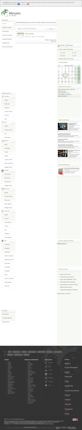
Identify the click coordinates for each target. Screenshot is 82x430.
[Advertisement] (69, 29)
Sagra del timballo (62, 96)
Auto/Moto (7, 252)
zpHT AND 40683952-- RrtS (68, 279)
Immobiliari (7, 267)
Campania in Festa (72, 409)
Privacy (73, 427)
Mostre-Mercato (11, 392)
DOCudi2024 (29, 34)
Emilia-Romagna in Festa (72, 368)
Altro (50, 385)
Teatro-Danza (11, 379)
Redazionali (5, 43)
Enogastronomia (11, 388)
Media (6, 214)
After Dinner (7, 137)
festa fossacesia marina (67, 277)
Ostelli (6, 152)
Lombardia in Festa (72, 386)
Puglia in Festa (72, 373)
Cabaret (9, 368)
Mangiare (51, 362)
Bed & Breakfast (8, 163)
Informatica (7, 263)
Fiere (9, 369)
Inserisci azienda (7, 35)
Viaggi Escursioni (9, 259)
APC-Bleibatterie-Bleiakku (67, 282)
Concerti (10, 373)
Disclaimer (64, 427)
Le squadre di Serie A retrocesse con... (72, 124)
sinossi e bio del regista (63, 139)
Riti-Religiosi (11, 385)
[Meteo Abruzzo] (62, 243)
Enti (5, 230)
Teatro (9, 363)
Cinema (9, 364)
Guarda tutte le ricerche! (64, 293)
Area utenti (5, 31)
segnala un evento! (48, 422)
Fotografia (7, 271)
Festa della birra (62, 91)
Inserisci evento (6, 27)
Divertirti (51, 374)
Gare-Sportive (11, 381)
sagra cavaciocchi (65, 274)
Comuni (6, 218)
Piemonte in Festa (72, 377)
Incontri (9, 374)
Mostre (9, 371)
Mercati (9, 375)
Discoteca (10, 377)
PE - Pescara (62, 55)
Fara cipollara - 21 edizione (64, 94)
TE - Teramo (74, 55)
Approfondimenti (7, 39)
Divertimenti (7, 181)
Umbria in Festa (72, 400)
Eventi (4, 23)
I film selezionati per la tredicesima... (65, 144)
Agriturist (6, 107)
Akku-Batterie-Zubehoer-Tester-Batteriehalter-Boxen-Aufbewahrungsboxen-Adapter (69, 287)
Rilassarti (51, 377)
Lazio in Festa (72, 382)
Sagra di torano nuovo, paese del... (66, 89)
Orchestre (7, 244)
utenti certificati (12, 423)
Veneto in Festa (72, 395)
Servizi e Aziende (9, 278)
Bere (50, 366)
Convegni (10, 383)
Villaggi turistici (8, 167)
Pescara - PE (53, 39)
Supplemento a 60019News (30, 427)
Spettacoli (7, 233)
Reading (10, 386)
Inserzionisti (5, 322)
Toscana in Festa (72, 405)
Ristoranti (6, 104)
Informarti (51, 381)
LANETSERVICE (72, 428)
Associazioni (7, 222)
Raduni (9, 389)
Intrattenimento (11, 376)
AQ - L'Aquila (62, 52)
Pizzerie (6, 115)
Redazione (5, 314)
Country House (8, 111)
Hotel (5, 144)
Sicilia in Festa (72, 414)
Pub (5, 119)
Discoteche (7, 178)
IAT (28, 369)
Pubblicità (69, 427)
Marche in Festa (72, 363)
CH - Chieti (74, 52)
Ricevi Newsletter (7, 46)
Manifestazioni (11, 382)
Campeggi (7, 148)
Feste (9, 365)
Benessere (7, 200)
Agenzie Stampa (8, 255)
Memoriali (10, 391)
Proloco (6, 226)
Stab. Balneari (8, 204)
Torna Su (75, 347)
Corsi (9, 380)
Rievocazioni (11, 393)
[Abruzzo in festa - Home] (11, 13)
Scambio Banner (7, 318)
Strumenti (7, 286)
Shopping (6, 248)
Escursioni (10, 387)
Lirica (9, 370)
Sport (5, 274)
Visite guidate (7, 237)
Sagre (9, 362)
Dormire (50, 370)
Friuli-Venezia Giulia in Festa (72, 391)
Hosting (57, 428)
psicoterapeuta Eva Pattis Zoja (64, 133)
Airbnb (6, 100)
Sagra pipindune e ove (63, 92)
